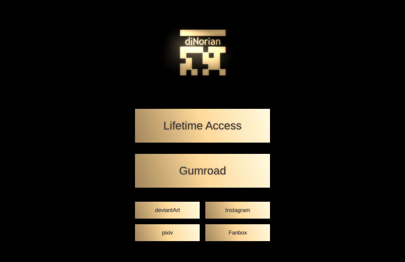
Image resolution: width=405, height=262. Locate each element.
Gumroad (202, 170)
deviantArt (167, 210)
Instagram (237, 210)
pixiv (167, 232)
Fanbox (238, 232)
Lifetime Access (202, 125)
